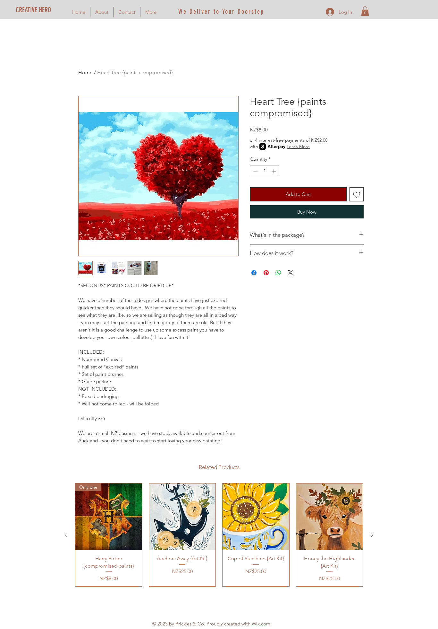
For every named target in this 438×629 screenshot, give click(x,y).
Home (85, 72)
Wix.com (261, 624)
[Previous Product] (66, 535)
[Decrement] (255, 171)
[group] (219, 535)
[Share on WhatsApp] (278, 273)
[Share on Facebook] (254, 273)
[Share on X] (290, 273)
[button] (365, 11)
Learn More (298, 146)
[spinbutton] (264, 171)
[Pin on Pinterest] (266, 273)
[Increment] (274, 171)
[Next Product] (372, 535)
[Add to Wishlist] (357, 194)
